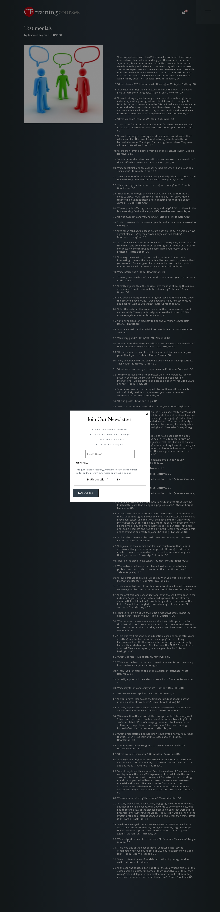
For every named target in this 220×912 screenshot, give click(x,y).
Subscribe (85, 492)
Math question (97, 479)
